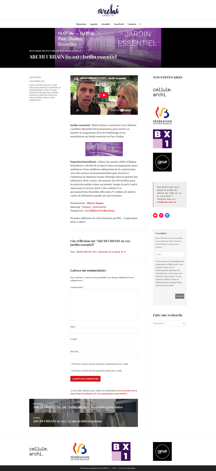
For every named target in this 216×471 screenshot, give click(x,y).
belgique (34, 88)
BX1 (47, 90)
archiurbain (35, 77)
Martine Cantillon (48, 95)
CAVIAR (54, 90)
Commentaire (77, 287)
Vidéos (78, 51)
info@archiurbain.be (166, 202)
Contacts (132, 24)
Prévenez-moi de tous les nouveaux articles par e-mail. (97, 370)
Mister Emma (95, 203)
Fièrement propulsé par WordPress (94, 468)
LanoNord (119, 24)
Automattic (131, 468)
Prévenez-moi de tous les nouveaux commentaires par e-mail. (100, 363)
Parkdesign (35, 100)
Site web (74, 351)
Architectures (49, 51)
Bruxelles (69, 51)
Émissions (81, 24)
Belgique (60, 51)
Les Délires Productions (100, 210)
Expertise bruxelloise (40, 93)
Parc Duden (49, 98)
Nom (73, 326)
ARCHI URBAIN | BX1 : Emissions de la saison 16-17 (101, 251)
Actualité (105, 24)
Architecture (50, 85)
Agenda (93, 24)
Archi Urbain (35, 51)
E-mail (74, 339)
